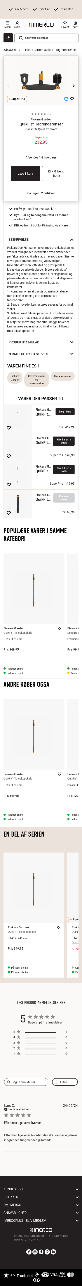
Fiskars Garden (15, 377)
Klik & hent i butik (56, 173)
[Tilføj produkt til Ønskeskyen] (66, 99)
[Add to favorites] (72, 99)
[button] (41, 119)
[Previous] (8, 86)
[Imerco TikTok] (41, 1252)
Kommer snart (64, 498)
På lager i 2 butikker (41, 193)
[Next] (73, 86)
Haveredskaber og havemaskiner (36, 379)
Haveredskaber (62, 376)
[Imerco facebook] (28, 1252)
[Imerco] (41, 25)
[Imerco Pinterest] (47, 1252)
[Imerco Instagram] (35, 1252)
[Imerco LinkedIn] (53, 1252)
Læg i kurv (25, 174)
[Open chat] (8, 37)
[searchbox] (26, 1082)
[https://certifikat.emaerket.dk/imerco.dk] (36, 1280)
